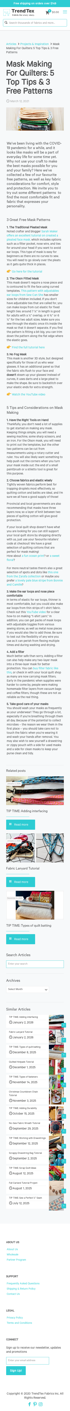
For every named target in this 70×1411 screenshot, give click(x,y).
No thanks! (17, 734)
